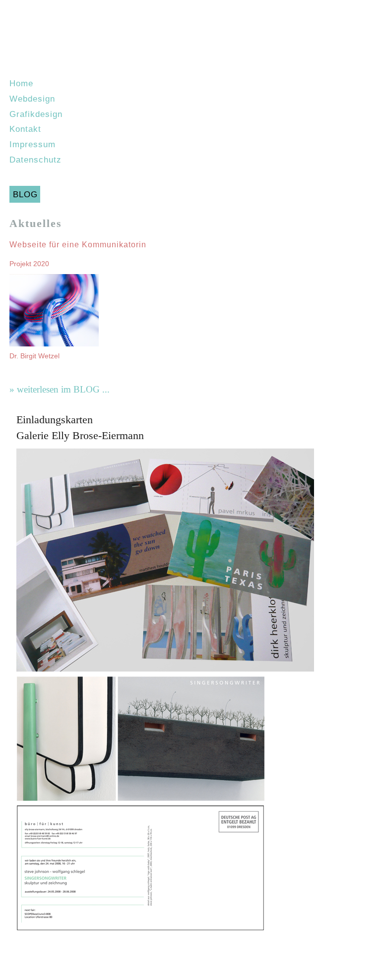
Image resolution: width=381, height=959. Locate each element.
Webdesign (32, 99)
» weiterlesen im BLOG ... (59, 389)
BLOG (25, 194)
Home (21, 83)
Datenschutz (35, 160)
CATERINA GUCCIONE (190, 39)
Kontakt (25, 129)
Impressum (32, 144)
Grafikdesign (36, 114)
